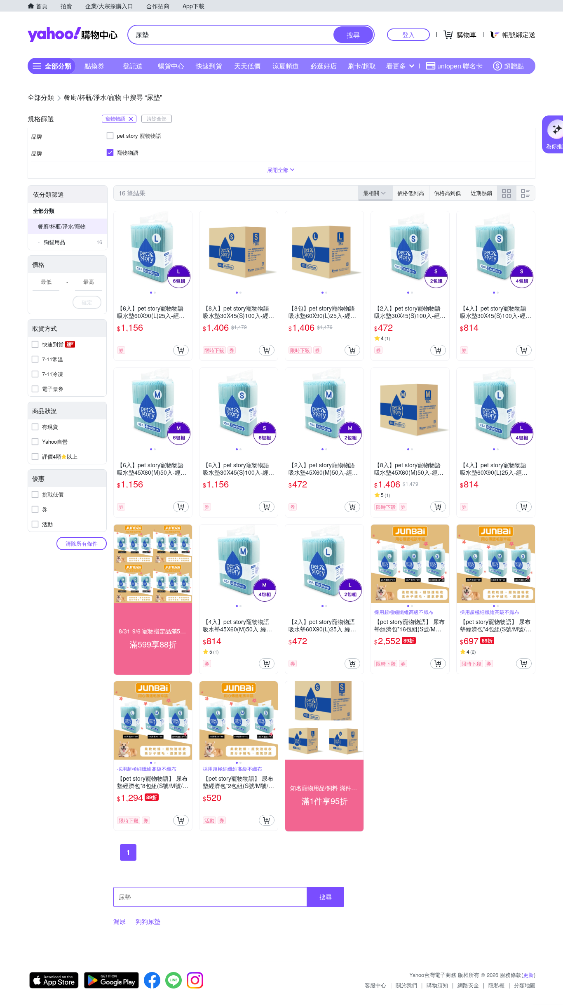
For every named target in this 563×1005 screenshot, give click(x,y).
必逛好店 (323, 66)
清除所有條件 (82, 543)
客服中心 (375, 985)
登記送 (133, 66)
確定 (87, 302)
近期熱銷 (481, 193)
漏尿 (119, 921)
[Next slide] (186, 250)
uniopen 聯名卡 (460, 66)
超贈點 (514, 66)
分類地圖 (524, 985)
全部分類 (43, 210)
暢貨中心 (171, 66)
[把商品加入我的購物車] (181, 350)
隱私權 (496, 985)
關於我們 (406, 985)
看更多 (396, 66)
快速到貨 (209, 66)
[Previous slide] (119, 250)
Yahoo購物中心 (72, 35)
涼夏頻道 (285, 66)
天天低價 (247, 66)
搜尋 (325, 896)
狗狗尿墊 (148, 921)
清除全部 (157, 118)
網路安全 (468, 985)
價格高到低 (447, 193)
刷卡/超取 (362, 66)
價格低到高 (410, 193)
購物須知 (437, 985)
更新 (528, 975)
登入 (408, 34)
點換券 (94, 66)
